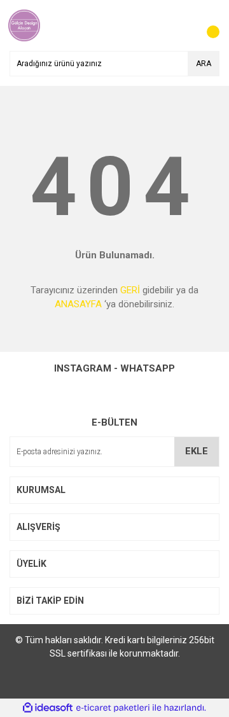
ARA (203, 63)
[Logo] (24, 24)
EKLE (196, 451)
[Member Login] (181, 25)
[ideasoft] (47, 708)
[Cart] (206, 25)
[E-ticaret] (113, 707)
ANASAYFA (78, 304)
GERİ (130, 290)
